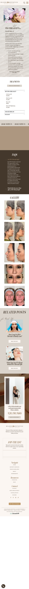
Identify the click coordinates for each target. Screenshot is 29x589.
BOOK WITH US (5, 124)
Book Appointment (14, 490)
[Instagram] (13, 498)
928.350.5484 (14, 413)
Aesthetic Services (14, 467)
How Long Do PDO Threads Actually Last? (14, 335)
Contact (14, 488)
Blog (14, 482)
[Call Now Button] (3, 586)
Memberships (14, 473)
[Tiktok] (18, 498)
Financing (14, 479)
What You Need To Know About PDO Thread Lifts (14, 363)
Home (14, 464)
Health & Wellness (14, 469)
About (14, 471)
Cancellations (14, 492)
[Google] (16, 498)
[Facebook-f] (11, 498)
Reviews (14, 494)
